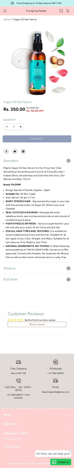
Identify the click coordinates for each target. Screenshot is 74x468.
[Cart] (67, 11)
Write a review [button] (37, 324)
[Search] (61, 11)
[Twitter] (15, 151)
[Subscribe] (69, 447)
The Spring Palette (35, 463)
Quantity (9, 119)
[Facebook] (6, 151)
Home (6, 19)
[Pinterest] (23, 151)
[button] (5, 10)
